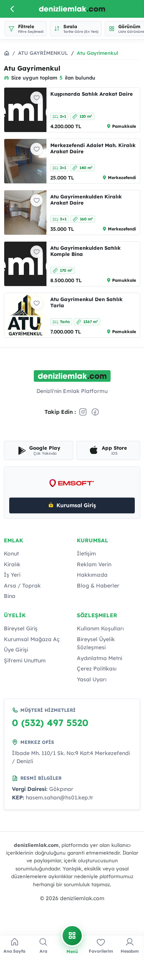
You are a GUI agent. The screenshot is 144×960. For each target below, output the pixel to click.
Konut (11, 553)
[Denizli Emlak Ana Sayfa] (72, 9)
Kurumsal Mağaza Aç (32, 639)
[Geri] (12, 9)
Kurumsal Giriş (76, 505)
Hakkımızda (92, 574)
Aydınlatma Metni (99, 658)
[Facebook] (95, 412)
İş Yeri (12, 574)
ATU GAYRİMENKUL (43, 53)
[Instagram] (83, 412)
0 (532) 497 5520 (50, 722)
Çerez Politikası (96, 668)
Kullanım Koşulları (100, 628)
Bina (9, 596)
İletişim (86, 553)
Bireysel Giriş (21, 628)
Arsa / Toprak (22, 585)
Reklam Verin (94, 564)
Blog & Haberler (98, 585)
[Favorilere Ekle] (36, 97)
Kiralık (12, 564)
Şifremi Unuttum (25, 660)
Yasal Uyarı (91, 679)
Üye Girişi (16, 649)
